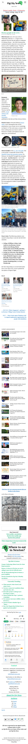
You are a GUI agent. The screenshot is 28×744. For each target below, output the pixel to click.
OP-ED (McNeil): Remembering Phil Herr (6, 285)
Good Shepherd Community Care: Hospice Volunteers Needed (17, 345)
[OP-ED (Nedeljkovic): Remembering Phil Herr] (18, 280)
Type (15, 703)
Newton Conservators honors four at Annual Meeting (7, 301)
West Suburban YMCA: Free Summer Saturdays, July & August (17, 352)
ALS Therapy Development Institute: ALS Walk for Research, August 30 (17, 412)
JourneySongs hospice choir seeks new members (17, 332)
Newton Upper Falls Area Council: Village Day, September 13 (17, 469)
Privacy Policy (14, 741)
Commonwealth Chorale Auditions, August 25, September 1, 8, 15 (18, 365)
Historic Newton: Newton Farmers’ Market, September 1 (18, 424)
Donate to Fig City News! (14, 554)
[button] (25, 76)
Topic (14, 705)
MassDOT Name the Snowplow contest (12, 154)
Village (15, 707)
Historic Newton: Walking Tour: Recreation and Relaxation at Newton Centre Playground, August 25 (18, 373)
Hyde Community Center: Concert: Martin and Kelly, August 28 (18, 384)
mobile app (12, 682)
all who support (17, 556)
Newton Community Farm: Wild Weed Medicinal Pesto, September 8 (18, 430)
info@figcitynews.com (14, 674)
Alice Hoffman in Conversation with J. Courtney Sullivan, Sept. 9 (18, 437)
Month (15, 701)
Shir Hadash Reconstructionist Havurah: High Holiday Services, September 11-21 (17, 451)
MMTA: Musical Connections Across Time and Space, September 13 (18, 457)
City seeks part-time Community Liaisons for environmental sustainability (17, 340)
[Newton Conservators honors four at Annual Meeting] (7, 296)
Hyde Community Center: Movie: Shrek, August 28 (17, 391)
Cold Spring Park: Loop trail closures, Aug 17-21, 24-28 (16, 358)
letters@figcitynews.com (14, 679)
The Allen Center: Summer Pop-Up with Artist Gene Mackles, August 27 (18, 378)
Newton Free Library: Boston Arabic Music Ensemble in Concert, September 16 (18, 477)
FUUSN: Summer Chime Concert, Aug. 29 (17, 404)
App (20, 612)
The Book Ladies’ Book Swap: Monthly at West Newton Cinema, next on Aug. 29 (17, 399)
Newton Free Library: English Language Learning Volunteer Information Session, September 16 (18, 484)
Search (23, 528)
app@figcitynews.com (14, 683)
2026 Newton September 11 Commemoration (16, 443)
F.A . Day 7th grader (18, 150)
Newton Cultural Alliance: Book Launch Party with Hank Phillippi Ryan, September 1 (17, 418)
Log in (3, 710)
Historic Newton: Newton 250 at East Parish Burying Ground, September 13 (17, 464)
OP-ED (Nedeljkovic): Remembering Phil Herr (18, 285)
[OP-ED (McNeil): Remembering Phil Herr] (7, 280)
